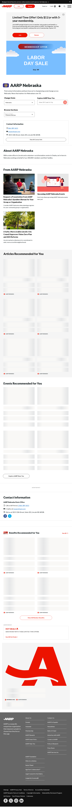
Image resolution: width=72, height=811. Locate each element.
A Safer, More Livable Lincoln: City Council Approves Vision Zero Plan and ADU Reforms (17, 234)
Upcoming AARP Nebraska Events (51, 194)
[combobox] (52, 102)
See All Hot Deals (11, 637)
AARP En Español (52, 722)
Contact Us (50, 718)
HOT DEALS (11, 629)
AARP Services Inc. (53, 752)
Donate (27, 722)
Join (20, 35)
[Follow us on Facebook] (5, 516)
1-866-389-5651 (23, 505)
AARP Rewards (30, 735)
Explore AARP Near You (46, 98)
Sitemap (6, 790)
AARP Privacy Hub (16, 790)
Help (59, 6)
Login (51, 6)
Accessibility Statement (42, 790)
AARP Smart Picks (31, 739)
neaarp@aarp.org (14, 131)
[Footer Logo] (13, 719)
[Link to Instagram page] (16, 801)
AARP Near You (30, 744)
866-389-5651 (13, 128)
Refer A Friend (51, 731)
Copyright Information (33, 793)
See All (64, 533)
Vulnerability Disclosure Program (52, 793)
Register (44, 6)
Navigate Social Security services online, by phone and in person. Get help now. (24, 2)
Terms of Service (28, 790)
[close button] (63, 14)
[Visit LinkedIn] (21, 801)
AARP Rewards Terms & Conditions (14, 793)
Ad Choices (7, 796)
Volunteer (28, 726)
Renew (36, 35)
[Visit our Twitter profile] (10, 516)
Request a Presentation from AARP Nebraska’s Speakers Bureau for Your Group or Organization (18, 199)
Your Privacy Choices (18, 796)
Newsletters (51, 726)
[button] (64, 6)
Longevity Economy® (32, 778)
